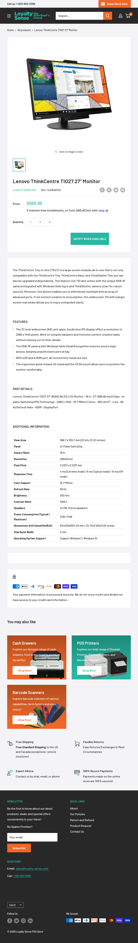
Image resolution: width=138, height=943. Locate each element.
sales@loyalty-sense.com (32, 868)
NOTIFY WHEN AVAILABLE (89, 238)
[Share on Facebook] (102, 189)
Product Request (80, 825)
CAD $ (12, 905)
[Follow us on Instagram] (23, 920)
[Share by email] (122, 189)
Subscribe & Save (117, 3)
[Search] (107, 16)
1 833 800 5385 (22, 875)
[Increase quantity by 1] (49, 222)
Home (10, 30)
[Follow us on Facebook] (9, 920)
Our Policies (77, 814)
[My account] (120, 16)
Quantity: (18, 222)
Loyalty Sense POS (24, 190)
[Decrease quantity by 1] (30, 222)
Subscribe (19, 848)
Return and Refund (82, 820)
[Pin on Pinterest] (109, 189)
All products (24, 30)
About (74, 808)
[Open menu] (9, 16)
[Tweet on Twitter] (115, 189)
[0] (128, 16)
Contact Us (77, 831)
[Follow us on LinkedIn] (30, 920)
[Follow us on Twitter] (16, 920)
